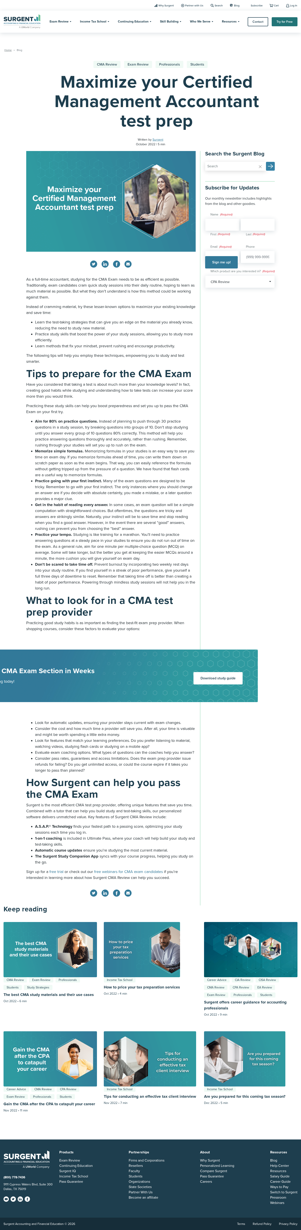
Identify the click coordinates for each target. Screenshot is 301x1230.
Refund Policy (262, 1224)
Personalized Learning (217, 1166)
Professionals (169, 64)
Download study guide (218, 678)
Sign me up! (221, 262)
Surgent (157, 140)
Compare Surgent (213, 1171)
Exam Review (59, 21)
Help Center (279, 1166)
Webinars (277, 1203)
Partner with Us (194, 5)
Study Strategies (38, 987)
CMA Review (107, 64)
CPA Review (241, 987)
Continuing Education (133, 21)
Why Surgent (166, 5)
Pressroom (278, 1197)
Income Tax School (93, 21)
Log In (293, 5)
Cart (276, 5)
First (213, 234)
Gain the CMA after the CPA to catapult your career (49, 1104)
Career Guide (280, 1181)
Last (248, 234)
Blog (237, 5)
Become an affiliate (143, 1197)
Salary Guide (280, 1176)
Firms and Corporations (146, 1160)
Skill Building (169, 21)
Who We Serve (200, 21)
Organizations (139, 1181)
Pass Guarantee (71, 1181)
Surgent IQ (67, 1171)
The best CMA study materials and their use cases (49, 994)
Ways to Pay (279, 1187)
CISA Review (267, 980)
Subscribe (257, 5)
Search (219, 5)
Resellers (136, 1166)
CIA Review (242, 980)
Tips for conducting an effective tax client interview (150, 1096)
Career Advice (217, 980)
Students (197, 64)
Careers (206, 1181)
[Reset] (260, 166)
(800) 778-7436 (14, 1177)
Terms (241, 1224)
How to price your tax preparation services (142, 987)
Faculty (134, 1171)
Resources (229, 21)
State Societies (140, 1187)
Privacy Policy (288, 1224)
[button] (270, 166)
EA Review (264, 987)
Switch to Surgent (283, 1192)
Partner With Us (140, 1192)
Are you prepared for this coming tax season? (244, 1096)
